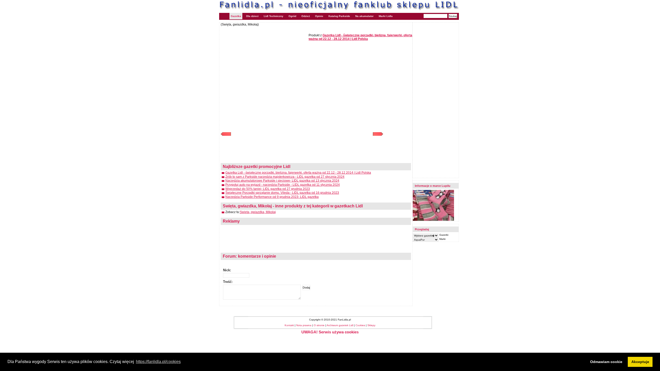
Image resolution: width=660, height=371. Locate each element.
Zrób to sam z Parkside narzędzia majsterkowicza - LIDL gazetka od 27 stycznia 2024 (284, 177)
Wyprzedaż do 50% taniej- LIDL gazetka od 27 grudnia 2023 (267, 189)
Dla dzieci (252, 16)
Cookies (360, 325)
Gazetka (236, 16)
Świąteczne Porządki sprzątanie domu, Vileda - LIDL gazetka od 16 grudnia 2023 (282, 193)
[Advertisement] (264, 64)
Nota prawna (303, 325)
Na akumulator (364, 16)
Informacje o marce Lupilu (432, 185)
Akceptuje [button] (640, 362)
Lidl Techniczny (273, 16)
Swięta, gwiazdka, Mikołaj (258, 212)
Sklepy (371, 325)
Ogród (292, 16)
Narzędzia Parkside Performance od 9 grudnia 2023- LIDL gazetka (272, 197)
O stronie (319, 325)
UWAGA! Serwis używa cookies (330, 332)
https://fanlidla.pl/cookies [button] (158, 361)
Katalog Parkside (339, 16)
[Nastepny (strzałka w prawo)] (342, 134)
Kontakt (289, 325)
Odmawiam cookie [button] (606, 362)
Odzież (305, 16)
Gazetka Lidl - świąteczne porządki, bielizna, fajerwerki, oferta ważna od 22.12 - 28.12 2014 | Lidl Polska (298, 172)
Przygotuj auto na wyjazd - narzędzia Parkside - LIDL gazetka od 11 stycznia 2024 (282, 185)
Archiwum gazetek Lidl (340, 325)
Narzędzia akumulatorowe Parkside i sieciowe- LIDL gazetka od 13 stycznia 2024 (282, 180)
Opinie (319, 16)
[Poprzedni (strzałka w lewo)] (261, 134)
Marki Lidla (386, 16)
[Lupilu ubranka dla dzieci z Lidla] (433, 219)
